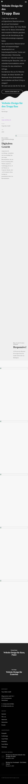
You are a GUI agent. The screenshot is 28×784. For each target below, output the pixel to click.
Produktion (4, 741)
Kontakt (3, 725)
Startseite (4, 714)
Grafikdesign (5, 736)
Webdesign (4, 747)
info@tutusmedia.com (8, 706)
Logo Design (5, 738)
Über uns (4, 716)
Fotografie (4, 733)
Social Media (5, 744)
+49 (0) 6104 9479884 (8, 704)
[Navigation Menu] (26, 2)
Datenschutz (5, 722)
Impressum (4, 719)
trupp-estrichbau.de (6, 120)
